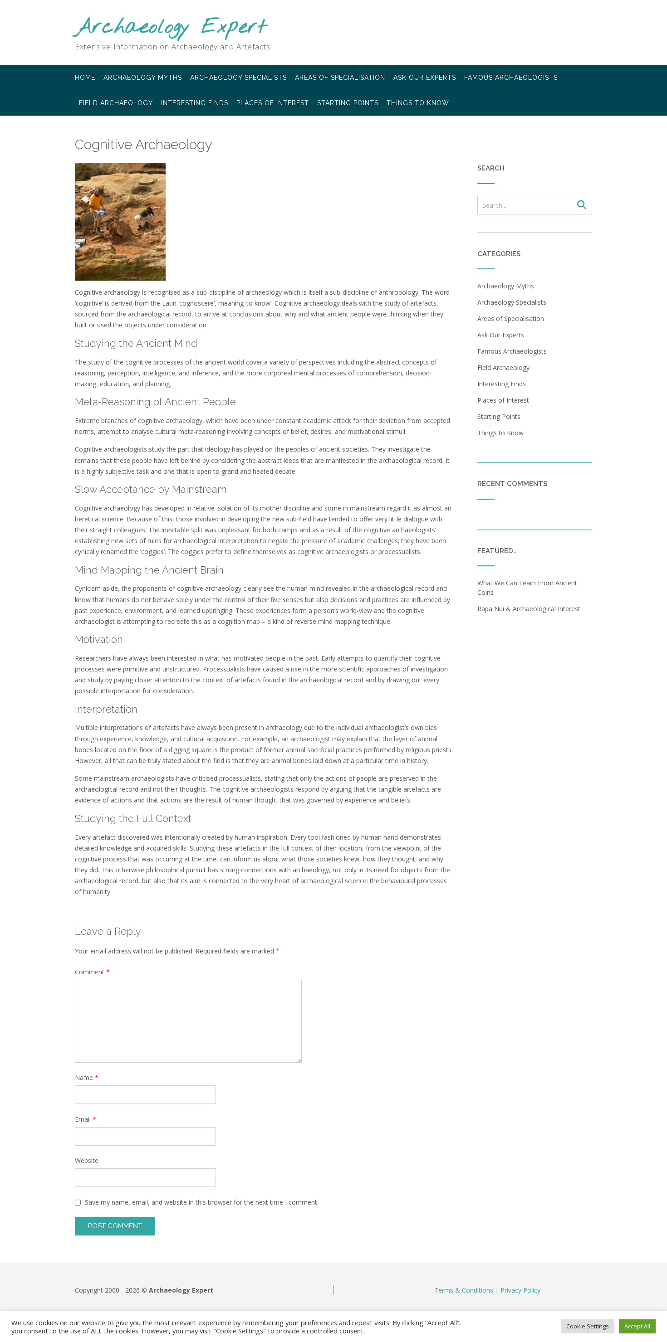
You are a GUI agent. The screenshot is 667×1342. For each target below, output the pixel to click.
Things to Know (418, 103)
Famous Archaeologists (511, 77)
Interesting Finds (194, 103)
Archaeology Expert (171, 27)
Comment (92, 972)
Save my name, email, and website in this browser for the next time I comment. (202, 1202)
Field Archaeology (116, 103)
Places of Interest (272, 103)
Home (85, 77)
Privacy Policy (520, 1290)
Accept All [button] (637, 1326)
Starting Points (347, 103)
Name (86, 1077)
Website (86, 1160)
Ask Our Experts (424, 77)
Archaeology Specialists (238, 77)
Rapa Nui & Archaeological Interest (528, 608)
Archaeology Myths (142, 77)
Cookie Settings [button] (587, 1326)
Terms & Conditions (463, 1290)
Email (85, 1119)
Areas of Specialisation (340, 77)
